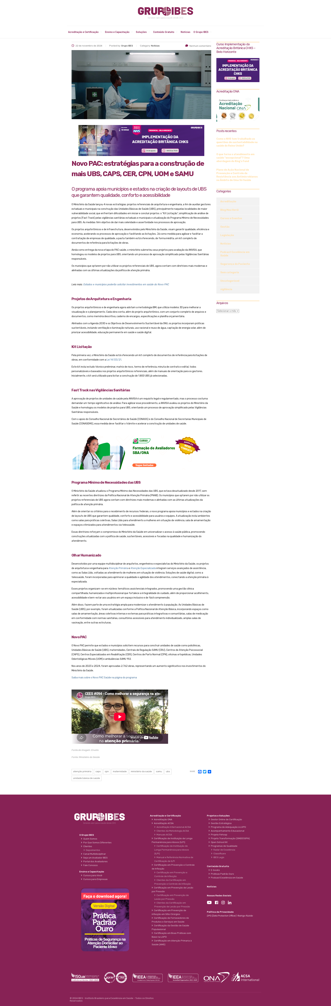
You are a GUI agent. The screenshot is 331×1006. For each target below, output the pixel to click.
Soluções (141, 32)
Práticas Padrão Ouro (222, 874)
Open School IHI (218, 842)
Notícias (185, 32)
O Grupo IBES (200, 32)
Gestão (224, 226)
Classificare (219, 853)
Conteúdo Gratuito (163, 32)
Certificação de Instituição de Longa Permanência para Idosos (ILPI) (171, 850)
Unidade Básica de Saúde (86, 778)
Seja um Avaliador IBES (95, 857)
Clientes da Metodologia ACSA (172, 831)
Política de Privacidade (220, 912)
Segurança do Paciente (235, 264)
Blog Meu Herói (229, 210)
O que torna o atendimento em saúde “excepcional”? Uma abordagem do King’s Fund (235, 158)
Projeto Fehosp (218, 834)
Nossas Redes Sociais (219, 895)
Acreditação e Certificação (83, 32)
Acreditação (228, 201)
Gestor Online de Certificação (226, 819)
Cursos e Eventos (231, 218)
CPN (107, 771)
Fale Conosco (90, 865)
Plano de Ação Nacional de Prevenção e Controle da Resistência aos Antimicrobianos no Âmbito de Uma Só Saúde (237, 175)
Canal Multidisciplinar (94, 854)
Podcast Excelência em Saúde (234, 254)
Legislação (227, 235)
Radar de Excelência (223, 849)
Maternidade (120, 771)
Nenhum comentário (200, 46)
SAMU (159, 771)
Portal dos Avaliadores (95, 861)
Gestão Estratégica (221, 823)
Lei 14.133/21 (114, 359)
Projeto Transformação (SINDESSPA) (230, 838)
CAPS (98, 771)
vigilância (226, 289)
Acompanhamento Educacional (227, 831)
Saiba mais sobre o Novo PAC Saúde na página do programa (104, 677)
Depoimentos (92, 850)
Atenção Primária (118, 568)
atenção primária (82, 771)
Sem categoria (229, 272)
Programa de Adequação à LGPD (228, 827)
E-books (215, 870)
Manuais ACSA (164, 834)
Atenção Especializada (143, 568)
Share (192, 772)
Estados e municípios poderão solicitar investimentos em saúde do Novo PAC (126, 284)
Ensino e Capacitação (117, 32)
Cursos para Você (92, 875)
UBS (168, 771)
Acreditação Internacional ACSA (173, 827)
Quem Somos (89, 838)
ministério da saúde (141, 771)
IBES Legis (218, 857)
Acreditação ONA (162, 819)
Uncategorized (229, 280)
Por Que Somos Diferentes (97, 842)
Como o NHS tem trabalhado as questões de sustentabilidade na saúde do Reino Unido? (237, 142)
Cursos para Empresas (95, 879)
